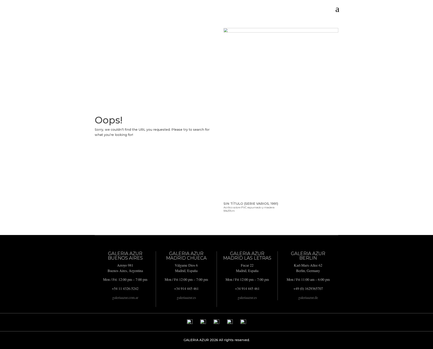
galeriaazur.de (308, 297)
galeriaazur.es (186, 297)
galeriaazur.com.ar (125, 297)
